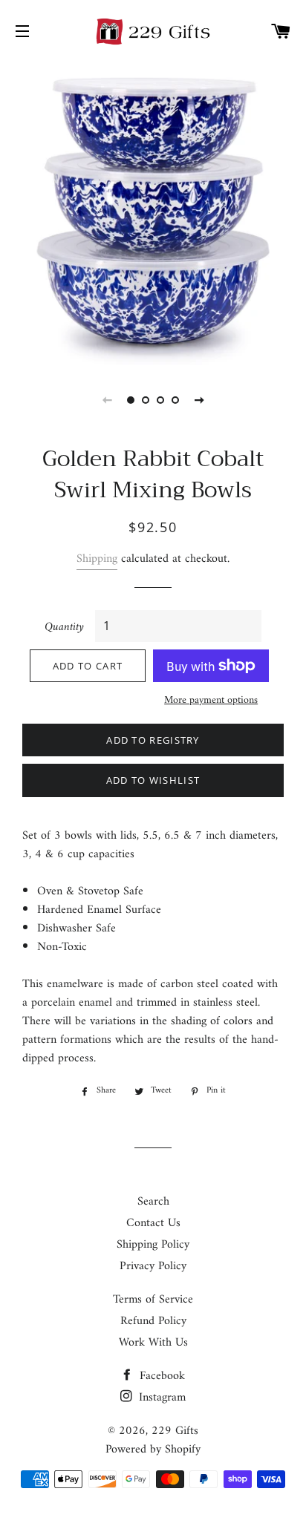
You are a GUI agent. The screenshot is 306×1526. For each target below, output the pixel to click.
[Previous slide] (107, 400)
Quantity (64, 627)
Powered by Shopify (153, 1449)
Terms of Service (153, 1299)
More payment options (211, 700)
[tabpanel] (153, 212)
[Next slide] (199, 400)
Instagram (160, 1397)
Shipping (96, 558)
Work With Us (153, 1342)
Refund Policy (153, 1321)
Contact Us (153, 1223)
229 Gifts (175, 1431)
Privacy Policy (153, 1266)
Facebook (160, 1376)
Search (153, 1201)
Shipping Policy (153, 1244)
